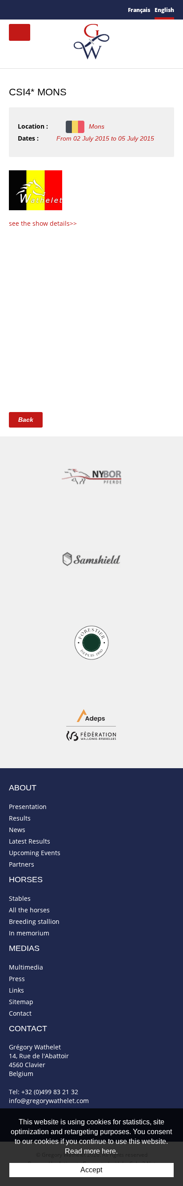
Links (16, 990)
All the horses (29, 910)
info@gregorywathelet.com (49, 1100)
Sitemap (21, 1001)
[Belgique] (35, 189)
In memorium (29, 933)
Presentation (28, 806)
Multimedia (26, 967)
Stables (20, 898)
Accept (91, 1170)
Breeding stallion (34, 921)
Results (20, 818)
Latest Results (29, 841)
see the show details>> (43, 223)
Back (25, 419)
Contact (20, 1013)
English (164, 10)
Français (139, 10)
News (17, 829)
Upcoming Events (34, 852)
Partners (21, 864)
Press (17, 978)
